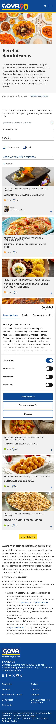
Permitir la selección (28, 405)
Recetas (13, 96)
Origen (24, 96)
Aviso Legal (6, 718)
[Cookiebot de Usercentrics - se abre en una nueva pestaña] (41, 308)
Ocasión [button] (6, 138)
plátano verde (17, 627)
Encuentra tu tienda (12, 694)
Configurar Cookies (10, 721)
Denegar (28, 414)
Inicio (4, 96)
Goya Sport (7, 700)
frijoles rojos (25, 602)
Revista (34, 684)
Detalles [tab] (25, 315)
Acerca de (7, 705)
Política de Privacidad (21, 718)
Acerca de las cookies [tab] (43, 315)
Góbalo (33, 716)
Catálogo (35, 694)
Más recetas (28, 537)
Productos (7, 684)
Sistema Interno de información (40, 701)
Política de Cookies (40, 718)
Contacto (35, 689)
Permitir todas (28, 397)
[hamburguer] (50, 6)
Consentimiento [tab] (10, 315)
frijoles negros (41, 602)
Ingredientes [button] (9, 129)
